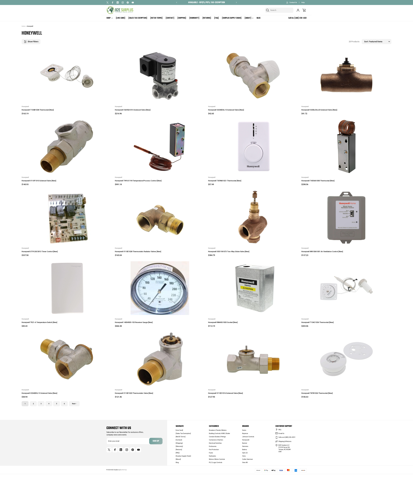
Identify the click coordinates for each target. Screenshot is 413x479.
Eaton (244, 430)
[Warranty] (194, 18)
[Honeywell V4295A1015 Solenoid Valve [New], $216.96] (160, 76)
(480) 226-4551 (300, 18)
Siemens (245, 446)
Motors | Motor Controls (217, 459)
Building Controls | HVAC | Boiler (219, 433)
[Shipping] (181, 18)
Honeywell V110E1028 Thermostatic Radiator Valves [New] (138, 252)
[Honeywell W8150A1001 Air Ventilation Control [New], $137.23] (346, 217)
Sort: (366, 41)
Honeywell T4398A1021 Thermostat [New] (224, 181)
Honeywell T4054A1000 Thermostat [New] (317, 181)
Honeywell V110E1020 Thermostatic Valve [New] (134, 393)
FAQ (279, 430)
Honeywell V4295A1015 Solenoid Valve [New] (132, 110)
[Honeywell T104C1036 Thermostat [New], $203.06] (346, 288)
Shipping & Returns (284, 441)
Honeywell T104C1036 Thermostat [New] (317, 322)
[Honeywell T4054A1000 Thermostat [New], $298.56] (346, 146)
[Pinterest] (128, 3)
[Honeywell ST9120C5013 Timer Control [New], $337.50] (67, 217)
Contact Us (293, 2)
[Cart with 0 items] (304, 10)
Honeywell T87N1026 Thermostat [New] (317, 393)
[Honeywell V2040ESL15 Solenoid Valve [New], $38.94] (67, 359)
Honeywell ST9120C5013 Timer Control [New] (40, 252)
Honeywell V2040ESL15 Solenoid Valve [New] (39, 393)
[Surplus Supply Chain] (231, 18)
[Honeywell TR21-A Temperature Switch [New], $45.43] (67, 288)
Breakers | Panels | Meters (218, 430)
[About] (248, 18)
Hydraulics (212, 456)
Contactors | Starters (216, 440)
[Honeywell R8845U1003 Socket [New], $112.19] (253, 288)
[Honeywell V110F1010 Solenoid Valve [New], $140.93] (67, 146)
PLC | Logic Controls (215, 462)
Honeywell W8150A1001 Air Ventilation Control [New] (322, 252)
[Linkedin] (118, 3)
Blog (258, 18)
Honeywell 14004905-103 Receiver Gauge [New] (134, 322)
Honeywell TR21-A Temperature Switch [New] (39, 322)
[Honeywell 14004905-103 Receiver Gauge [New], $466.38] (160, 288)
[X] (107, 3)
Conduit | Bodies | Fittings (217, 437)
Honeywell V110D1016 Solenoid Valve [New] (225, 393)
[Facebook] (113, 3)
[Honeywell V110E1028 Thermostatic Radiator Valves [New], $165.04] (160, 217)
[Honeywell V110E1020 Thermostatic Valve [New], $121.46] (160, 359)
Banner (244, 443)
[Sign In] (298, 10)
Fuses (211, 453)
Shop (108, 18)
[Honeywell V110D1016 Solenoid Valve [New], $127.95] (253, 359)
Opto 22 (245, 453)
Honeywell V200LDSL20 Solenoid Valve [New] (319, 110)
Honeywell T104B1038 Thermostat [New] (38, 110)
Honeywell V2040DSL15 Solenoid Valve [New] (226, 110)
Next (73, 404)
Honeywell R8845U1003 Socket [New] (223, 322)
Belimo (244, 449)
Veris (244, 456)
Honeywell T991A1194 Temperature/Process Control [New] (138, 181)
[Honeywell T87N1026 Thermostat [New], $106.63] (346, 359)
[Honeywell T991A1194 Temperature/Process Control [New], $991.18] (160, 146)
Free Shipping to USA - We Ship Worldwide (206, 2)
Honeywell (245, 440)
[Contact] (170, 18)
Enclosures (212, 446)
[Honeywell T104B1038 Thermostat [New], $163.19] (67, 76)
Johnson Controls (248, 437)
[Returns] (207, 18)
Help (303, 2)
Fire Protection (214, 449)
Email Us (281, 433)
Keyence (245, 433)
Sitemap (124, 470)
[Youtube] (133, 3)
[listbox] (379, 41)
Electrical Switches (215, 443)
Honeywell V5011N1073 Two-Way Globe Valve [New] (228, 252)
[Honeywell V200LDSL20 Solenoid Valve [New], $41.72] (346, 76)
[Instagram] (123, 3)
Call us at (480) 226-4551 (286, 437)
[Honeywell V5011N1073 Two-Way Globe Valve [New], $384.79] (253, 217)
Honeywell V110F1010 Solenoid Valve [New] (39, 181)
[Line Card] (120, 18)
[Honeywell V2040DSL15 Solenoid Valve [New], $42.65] (253, 76)
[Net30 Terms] (156, 18)
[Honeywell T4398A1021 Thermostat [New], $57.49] (253, 146)
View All (245, 462)
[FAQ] (216, 18)
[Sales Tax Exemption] (137, 18)
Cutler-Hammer (247, 459)
